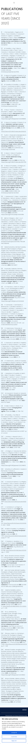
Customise (14, 736)
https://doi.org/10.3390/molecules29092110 (13, 131)
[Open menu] (14, 3)
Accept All (14, 732)
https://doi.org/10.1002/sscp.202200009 (15, 523)
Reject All (14, 741)
